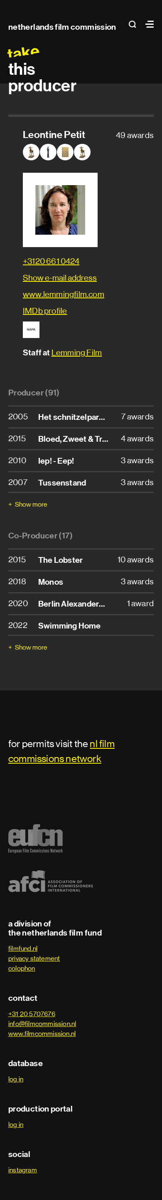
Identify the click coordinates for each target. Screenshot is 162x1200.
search (135, 24)
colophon (21, 968)
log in (15, 1079)
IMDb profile (45, 311)
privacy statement (34, 958)
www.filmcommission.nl (42, 1034)
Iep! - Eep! (56, 461)
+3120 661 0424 (51, 261)
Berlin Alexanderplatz (77, 604)
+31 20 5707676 (31, 1014)
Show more (31, 504)
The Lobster (60, 560)
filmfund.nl (22, 948)
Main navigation (147, 24)
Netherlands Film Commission (62, 27)
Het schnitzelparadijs (76, 417)
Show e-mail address (60, 278)
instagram (22, 1170)
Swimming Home (69, 626)
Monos (50, 582)
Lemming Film (77, 352)
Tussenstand (62, 483)
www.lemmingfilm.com (63, 294)
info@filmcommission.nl (42, 1024)
